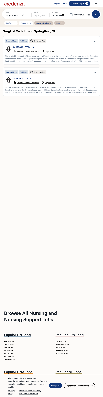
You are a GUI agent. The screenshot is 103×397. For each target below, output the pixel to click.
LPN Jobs (76, 335)
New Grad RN (9, 344)
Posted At (26, 23)
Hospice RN (8, 347)
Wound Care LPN (62, 353)
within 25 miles (44, 23)
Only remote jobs (82, 14)
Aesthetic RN (9, 341)
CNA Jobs (24, 372)
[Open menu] (95, 3)
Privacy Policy (11, 392)
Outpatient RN (9, 359)
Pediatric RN (8, 353)
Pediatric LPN (61, 341)
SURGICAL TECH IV (23, 47)
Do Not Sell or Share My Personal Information (30, 392)
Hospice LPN (60, 347)
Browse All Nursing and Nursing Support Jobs (30, 316)
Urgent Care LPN (62, 350)
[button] (51, 50)
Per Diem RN (9, 356)
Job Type (11, 23)
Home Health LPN (62, 344)
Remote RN (8, 350)
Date (60, 23)
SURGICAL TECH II (23, 78)
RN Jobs (23, 335)
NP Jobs (75, 372)
